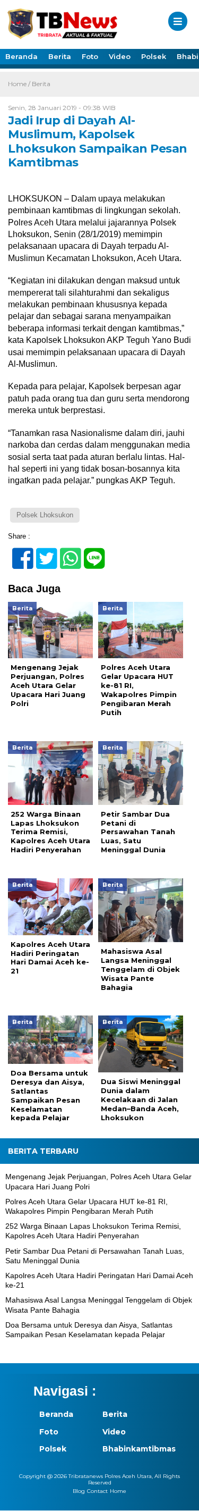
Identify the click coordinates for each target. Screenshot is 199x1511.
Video (120, 56)
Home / (20, 84)
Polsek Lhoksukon (44, 515)
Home (118, 1491)
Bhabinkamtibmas (128, 1449)
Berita (59, 56)
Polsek (153, 56)
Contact (97, 1491)
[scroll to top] (182, 1495)
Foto (90, 56)
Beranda (21, 56)
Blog (79, 1491)
